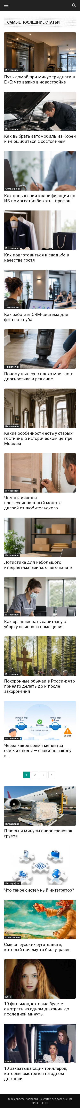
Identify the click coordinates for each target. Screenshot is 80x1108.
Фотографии (12, 883)
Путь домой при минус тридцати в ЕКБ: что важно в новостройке (39, 79)
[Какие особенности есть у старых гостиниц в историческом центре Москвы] (40, 408)
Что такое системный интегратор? (39, 890)
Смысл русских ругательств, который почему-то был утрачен (37, 947)
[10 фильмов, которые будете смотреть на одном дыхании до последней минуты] (40, 979)
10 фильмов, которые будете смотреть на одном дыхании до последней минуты (36, 1009)
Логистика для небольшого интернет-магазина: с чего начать (38, 565)
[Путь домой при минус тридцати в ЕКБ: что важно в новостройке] (40, 52)
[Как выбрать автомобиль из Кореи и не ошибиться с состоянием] (40, 111)
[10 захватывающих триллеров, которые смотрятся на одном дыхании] (40, 1043)
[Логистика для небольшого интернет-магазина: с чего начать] (40, 537)
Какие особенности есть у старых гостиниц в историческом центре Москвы (38, 438)
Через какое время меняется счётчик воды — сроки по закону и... (37, 750)
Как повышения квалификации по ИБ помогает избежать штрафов (39, 198)
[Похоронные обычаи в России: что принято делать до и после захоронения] (40, 656)
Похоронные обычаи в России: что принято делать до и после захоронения (39, 686)
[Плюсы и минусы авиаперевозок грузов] (40, 806)
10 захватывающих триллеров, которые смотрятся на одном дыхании (35, 1073)
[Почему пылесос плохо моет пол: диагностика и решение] (40, 349)
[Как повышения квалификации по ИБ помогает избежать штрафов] (40, 171)
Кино (8, 996)
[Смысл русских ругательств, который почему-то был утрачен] (40, 919)
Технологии (12, 307)
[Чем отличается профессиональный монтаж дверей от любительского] (40, 473)
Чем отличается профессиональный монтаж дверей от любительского (33, 502)
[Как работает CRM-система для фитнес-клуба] (40, 289)
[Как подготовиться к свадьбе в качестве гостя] (40, 230)
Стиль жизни (12, 188)
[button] (74, 5)
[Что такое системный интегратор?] (40, 865)
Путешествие (12, 426)
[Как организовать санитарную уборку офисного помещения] (40, 597)
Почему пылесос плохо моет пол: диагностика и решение (38, 376)
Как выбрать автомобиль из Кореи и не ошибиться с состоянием (40, 139)
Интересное (11, 70)
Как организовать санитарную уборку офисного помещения (35, 624)
